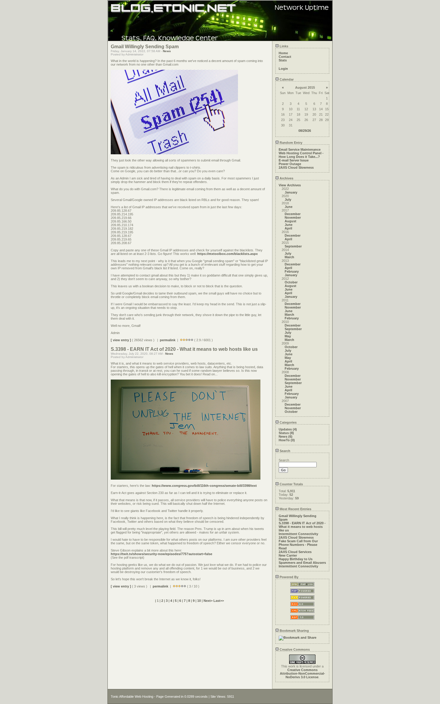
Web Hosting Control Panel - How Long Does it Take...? (301, 154)
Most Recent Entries (295, 509)
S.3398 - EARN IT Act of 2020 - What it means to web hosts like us (302, 526)
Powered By (288, 577)
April (288, 228)
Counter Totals (291, 484)
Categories (288, 422)
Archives (286, 178)
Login (283, 68)
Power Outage (290, 164)
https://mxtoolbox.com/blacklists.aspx (227, 254)
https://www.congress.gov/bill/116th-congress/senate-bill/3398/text (204, 485)
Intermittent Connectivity (298, 534)
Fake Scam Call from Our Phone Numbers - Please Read (298, 544)
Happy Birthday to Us (295, 559)
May (288, 336)
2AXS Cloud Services (295, 552)
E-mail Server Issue (294, 160)
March (289, 257)
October (291, 282)
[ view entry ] (121, 340)
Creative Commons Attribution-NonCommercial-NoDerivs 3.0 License (302, 673)
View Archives (290, 185)
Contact (285, 56)
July (288, 199)
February (292, 271)
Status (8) (286, 433)
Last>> (218, 600)
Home (283, 53)
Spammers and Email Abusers (302, 562)
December (293, 214)
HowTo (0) (287, 440)
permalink (167, 340)
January (291, 192)
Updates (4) (288, 429)
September (293, 246)
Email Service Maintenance (300, 149)
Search (284, 451)
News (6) (285, 436)
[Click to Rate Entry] (181, 340)
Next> (208, 600)
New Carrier (288, 555)
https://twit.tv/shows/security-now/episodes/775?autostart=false (161, 554)
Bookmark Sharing (294, 630)
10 (199, 600)
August (290, 221)
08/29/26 (304, 130)
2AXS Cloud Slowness (296, 167)
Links (283, 46)
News (167, 51)
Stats (283, 60)
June (288, 207)
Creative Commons (294, 649)
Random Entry (290, 142)
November (293, 217)
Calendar (286, 79)
